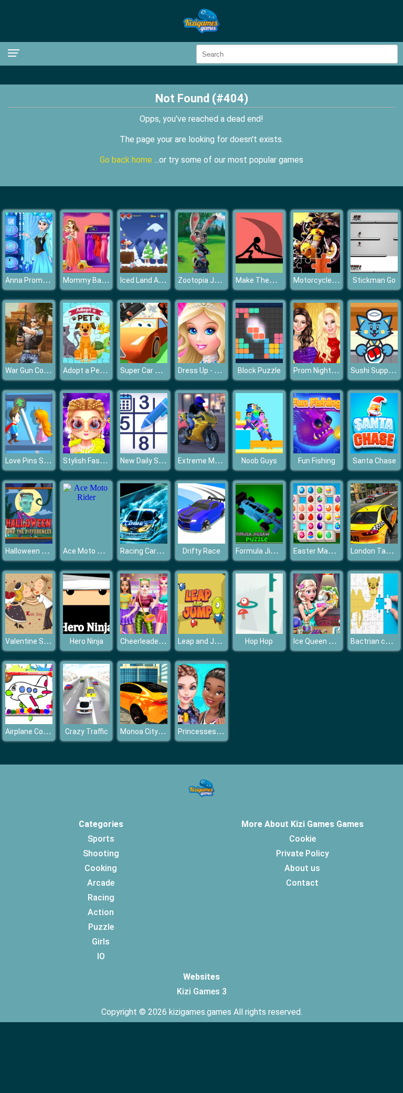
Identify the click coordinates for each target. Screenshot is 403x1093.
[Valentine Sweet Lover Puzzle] (28, 631)
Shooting (101, 853)
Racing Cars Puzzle (152, 551)
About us (302, 868)
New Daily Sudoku (149, 461)
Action (101, 912)
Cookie (302, 839)
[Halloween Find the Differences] (28, 540)
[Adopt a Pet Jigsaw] (86, 360)
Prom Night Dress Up (328, 370)
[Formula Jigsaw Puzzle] (259, 540)
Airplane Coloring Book (42, 731)
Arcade (100, 883)
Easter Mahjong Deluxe (331, 551)
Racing (101, 898)
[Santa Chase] (374, 450)
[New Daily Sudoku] (143, 450)
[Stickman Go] (374, 270)
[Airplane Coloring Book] (28, 721)
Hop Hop (259, 641)
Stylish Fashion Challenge (106, 461)
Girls (101, 942)
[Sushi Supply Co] (374, 360)
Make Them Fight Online (276, 280)
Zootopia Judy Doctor (214, 280)
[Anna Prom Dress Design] (28, 270)
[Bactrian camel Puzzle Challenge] (374, 631)
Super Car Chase (148, 370)
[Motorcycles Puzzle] (317, 270)
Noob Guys (259, 461)
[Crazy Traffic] (86, 721)
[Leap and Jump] (201, 631)
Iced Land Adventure (154, 280)
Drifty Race (201, 551)
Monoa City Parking (152, 731)
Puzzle (101, 927)
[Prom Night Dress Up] (317, 360)
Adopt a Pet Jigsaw (96, 370)
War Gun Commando (39, 370)
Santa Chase (374, 461)
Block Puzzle (259, 370)
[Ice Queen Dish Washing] (317, 631)
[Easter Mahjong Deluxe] (317, 540)
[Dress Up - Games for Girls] (201, 360)
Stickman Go (374, 280)
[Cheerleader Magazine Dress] (143, 631)
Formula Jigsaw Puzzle (274, 551)
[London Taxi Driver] (374, 540)
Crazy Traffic (86, 731)
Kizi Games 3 (202, 991)
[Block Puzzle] (259, 360)
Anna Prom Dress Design (47, 280)
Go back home (127, 160)
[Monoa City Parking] (143, 721)
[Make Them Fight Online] (259, 270)
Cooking (100, 868)
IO (101, 956)
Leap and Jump (203, 641)
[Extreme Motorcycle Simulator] (201, 450)
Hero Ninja (86, 641)
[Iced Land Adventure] (143, 270)
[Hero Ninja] (86, 631)
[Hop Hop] (259, 631)
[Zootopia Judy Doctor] (201, 270)
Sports (101, 839)
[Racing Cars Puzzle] (143, 540)
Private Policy (302, 853)
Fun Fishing (316, 461)
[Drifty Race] (201, 540)
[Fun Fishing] (317, 450)
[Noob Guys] (259, 450)
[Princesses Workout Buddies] (201, 721)
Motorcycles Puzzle (326, 280)
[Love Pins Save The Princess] (28, 450)
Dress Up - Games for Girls (222, 370)
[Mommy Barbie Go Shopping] (86, 270)
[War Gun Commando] (28, 360)
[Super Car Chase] (143, 360)
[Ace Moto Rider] (86, 497)
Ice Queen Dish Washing (333, 641)
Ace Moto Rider (88, 551)
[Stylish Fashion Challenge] (86, 450)
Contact (302, 883)
